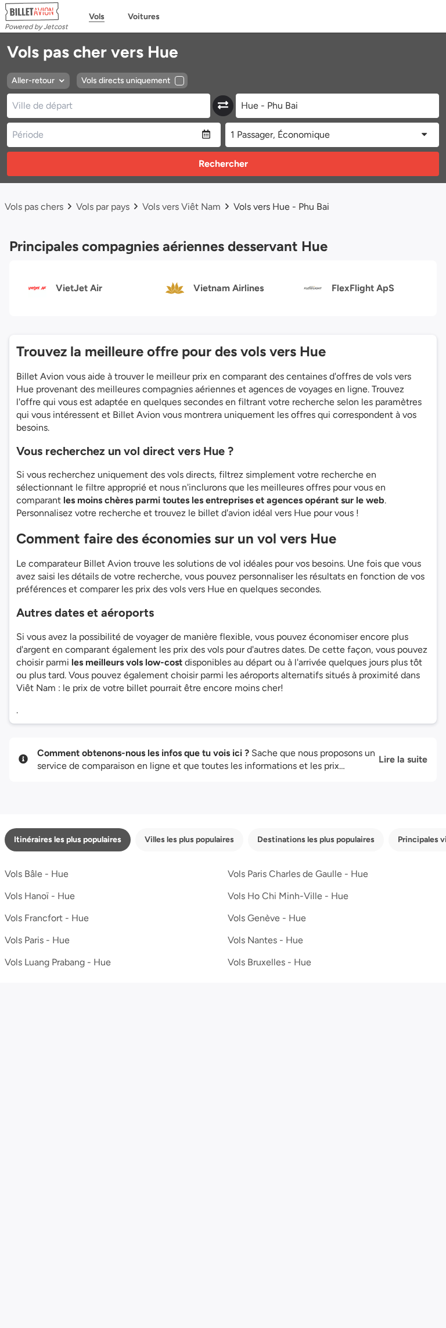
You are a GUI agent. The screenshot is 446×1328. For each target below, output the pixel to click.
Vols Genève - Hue (267, 917)
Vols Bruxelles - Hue (269, 962)
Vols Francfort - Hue (47, 917)
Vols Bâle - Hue (37, 873)
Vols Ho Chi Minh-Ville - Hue (288, 895)
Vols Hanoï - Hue (40, 895)
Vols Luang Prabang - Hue (58, 962)
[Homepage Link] (36, 11)
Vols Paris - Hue (37, 940)
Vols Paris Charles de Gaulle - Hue (298, 873)
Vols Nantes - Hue (265, 940)
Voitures (144, 17)
